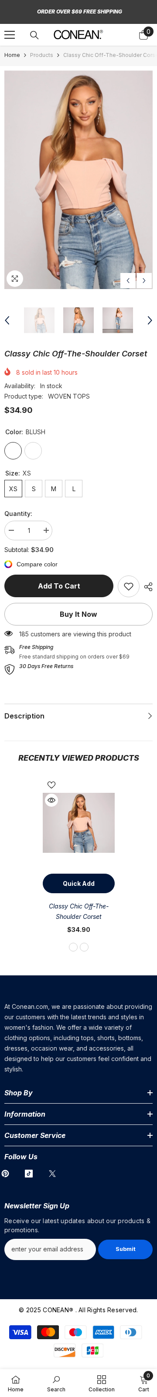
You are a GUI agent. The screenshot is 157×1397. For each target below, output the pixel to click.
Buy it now (78, 614)
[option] (78, 179)
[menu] (9, 35)
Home (12, 55)
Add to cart (59, 586)
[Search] (34, 35)
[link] (129, 586)
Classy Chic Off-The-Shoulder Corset (79, 911)
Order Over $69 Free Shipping (79, 11)
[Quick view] (51, 800)
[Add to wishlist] (51, 785)
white (84, 947)
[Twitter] (52, 1173)
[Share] (146, 586)
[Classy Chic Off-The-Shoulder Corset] (79, 823)
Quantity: (18, 513)
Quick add (79, 883)
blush (73, 947)
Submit (126, 1249)
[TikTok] (28, 1173)
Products (41, 55)
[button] (128, 280)
